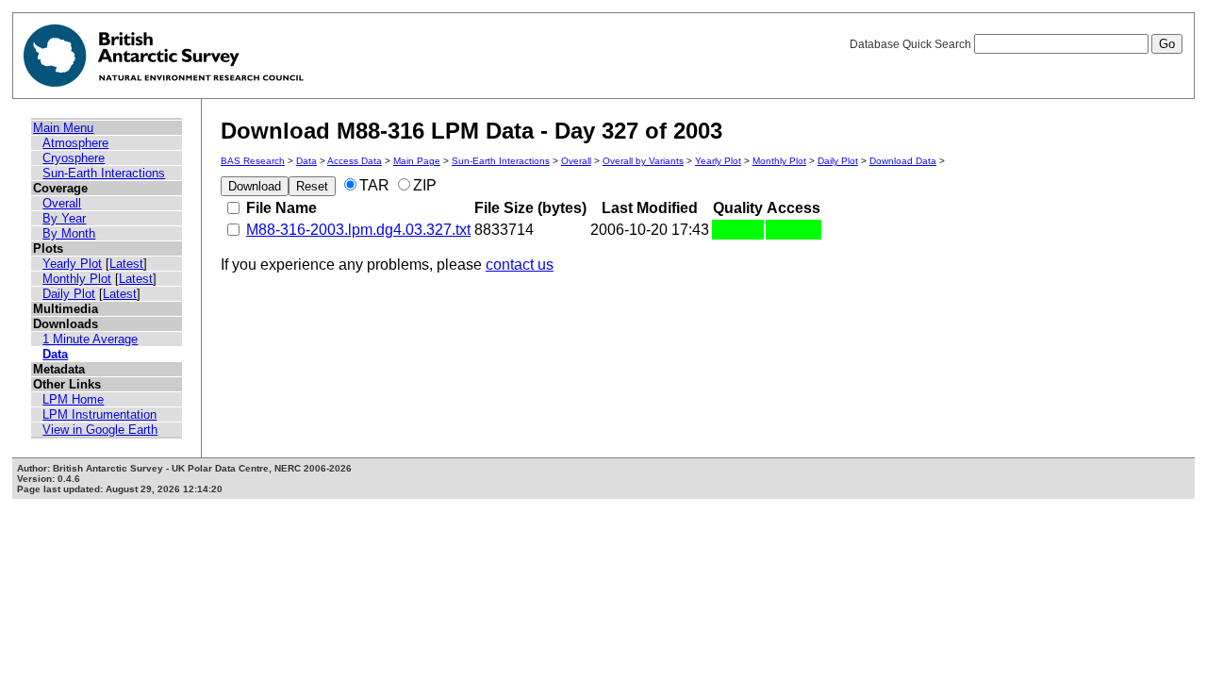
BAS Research (253, 161)
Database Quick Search (912, 44)
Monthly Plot (76, 279)
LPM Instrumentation (99, 414)
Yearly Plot (72, 264)
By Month (68, 233)
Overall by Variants (643, 161)
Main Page (416, 161)
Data (55, 354)
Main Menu (63, 128)
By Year (64, 218)
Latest (126, 264)
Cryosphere (73, 158)
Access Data (354, 161)
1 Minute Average (90, 339)
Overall (61, 203)
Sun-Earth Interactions (103, 173)
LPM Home (73, 399)
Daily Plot (68, 294)
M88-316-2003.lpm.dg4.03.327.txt (358, 230)
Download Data (902, 161)
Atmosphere (75, 143)
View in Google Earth (99, 429)
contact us (520, 265)
